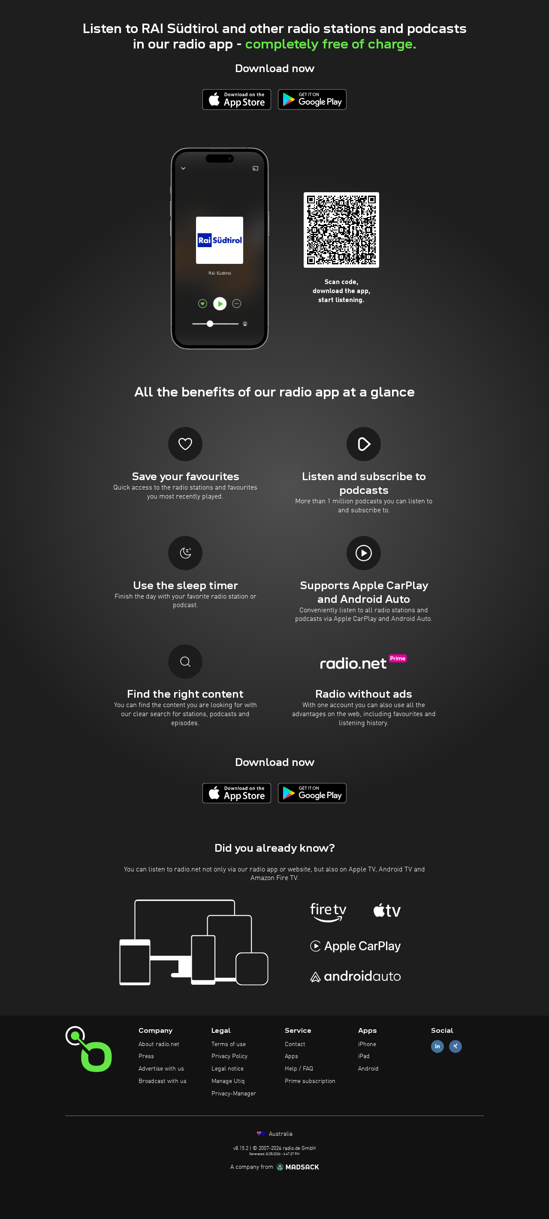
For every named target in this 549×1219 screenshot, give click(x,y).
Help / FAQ (299, 1069)
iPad (364, 1056)
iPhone (367, 1044)
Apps (291, 1056)
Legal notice (227, 1069)
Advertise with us (161, 1069)
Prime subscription (310, 1081)
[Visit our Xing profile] (455, 1046)
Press (146, 1056)
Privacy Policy (229, 1056)
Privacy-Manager (233, 1094)
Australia (280, 1134)
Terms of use (228, 1044)
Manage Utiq (228, 1081)
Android (368, 1069)
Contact (295, 1044)
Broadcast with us (163, 1081)
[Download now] (236, 99)
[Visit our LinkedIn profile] (437, 1046)
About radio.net (159, 1044)
